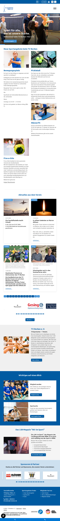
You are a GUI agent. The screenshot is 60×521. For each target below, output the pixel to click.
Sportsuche (26, 495)
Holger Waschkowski (9, 182)
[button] (46, 15)
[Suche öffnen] (52, 2)
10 (30, 296)
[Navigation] (54, 8)
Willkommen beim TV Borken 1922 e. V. (19, 37)
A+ (45, 1)
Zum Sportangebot (9, 41)
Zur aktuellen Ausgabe (37, 454)
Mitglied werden (35, 394)
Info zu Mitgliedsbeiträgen (49, 495)
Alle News (29, 319)
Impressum (19, 508)
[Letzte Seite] (38, 296)
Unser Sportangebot (28, 493)
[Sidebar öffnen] (55, 2)
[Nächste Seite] (35, 296)
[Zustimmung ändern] (3, 516)
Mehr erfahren (35, 360)
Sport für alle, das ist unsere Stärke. (17, 32)
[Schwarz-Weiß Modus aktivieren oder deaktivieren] (37, 2)
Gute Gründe (45, 493)
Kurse (24, 496)
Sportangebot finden (36, 416)
